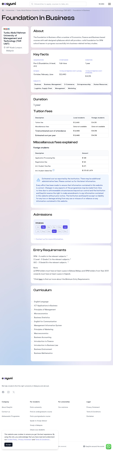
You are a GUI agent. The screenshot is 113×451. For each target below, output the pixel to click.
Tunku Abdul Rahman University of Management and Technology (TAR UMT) (44, 10)
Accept (8, 444)
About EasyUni (7, 407)
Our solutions (63, 407)
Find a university (36, 407)
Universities (10, 10)
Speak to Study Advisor (38, 421)
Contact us (6, 412)
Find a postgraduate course (40, 416)
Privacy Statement (25, 439)
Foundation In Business (81, 10)
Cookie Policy (12, 439)
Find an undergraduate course (41, 412)
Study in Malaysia (36, 425)
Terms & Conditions (42, 439)
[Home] (3, 10)
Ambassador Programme (11, 416)
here (40, 279)
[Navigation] (109, 4)
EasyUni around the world (95, 446)
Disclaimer (90, 416)
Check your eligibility (37, 430)
